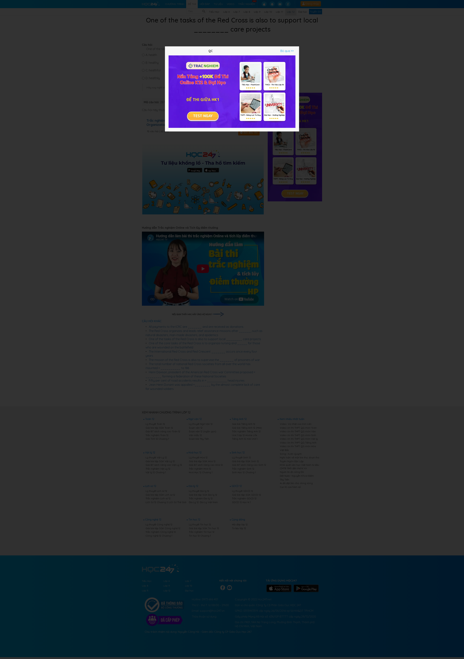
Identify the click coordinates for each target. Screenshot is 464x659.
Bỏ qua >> (287, 51)
